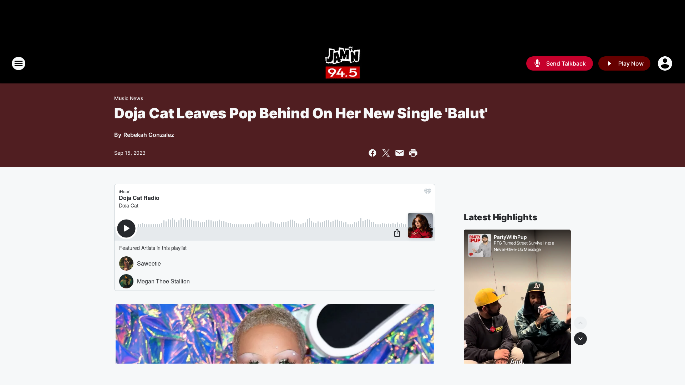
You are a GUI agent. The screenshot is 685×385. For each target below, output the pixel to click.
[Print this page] (413, 153)
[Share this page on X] (386, 153)
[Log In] (666, 63)
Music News (128, 98)
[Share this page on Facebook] (372, 153)
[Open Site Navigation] (18, 63)
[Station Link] (343, 63)
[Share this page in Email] (400, 153)
